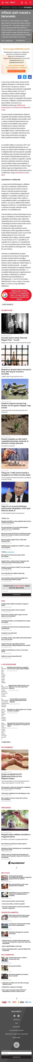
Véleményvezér (6, 310)
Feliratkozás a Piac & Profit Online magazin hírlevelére (16, 1050)
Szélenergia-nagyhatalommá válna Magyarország (15, 793)
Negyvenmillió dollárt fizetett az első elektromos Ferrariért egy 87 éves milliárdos (19, 687)
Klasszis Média (16, 1037)
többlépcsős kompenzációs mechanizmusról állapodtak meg (15, 107)
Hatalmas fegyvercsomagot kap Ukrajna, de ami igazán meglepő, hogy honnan (16, 405)
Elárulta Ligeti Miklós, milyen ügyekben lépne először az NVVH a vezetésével (16, 522)
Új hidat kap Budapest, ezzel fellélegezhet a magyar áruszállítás (15, 621)
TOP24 (5, 518)
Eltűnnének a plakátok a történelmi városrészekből (18, 975)
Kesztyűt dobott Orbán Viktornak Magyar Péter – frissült (14, 339)
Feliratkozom (16, 594)
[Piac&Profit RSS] (18, 1016)
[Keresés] (30, 2)
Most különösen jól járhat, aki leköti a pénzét (14, 843)
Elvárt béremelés (7, 304)
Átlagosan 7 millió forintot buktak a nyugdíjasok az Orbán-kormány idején (16, 474)
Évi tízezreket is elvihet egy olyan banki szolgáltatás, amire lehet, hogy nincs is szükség (16, 788)
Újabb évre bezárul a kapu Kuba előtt (11, 656)
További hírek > (6, 742)
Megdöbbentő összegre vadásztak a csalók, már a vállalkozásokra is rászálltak (19, 894)
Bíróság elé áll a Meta (15, 966)
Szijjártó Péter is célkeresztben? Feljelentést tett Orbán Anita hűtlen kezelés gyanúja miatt (15, 561)
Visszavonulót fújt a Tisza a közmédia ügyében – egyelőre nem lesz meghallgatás (15, 528)
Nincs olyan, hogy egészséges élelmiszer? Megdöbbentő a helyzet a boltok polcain (14, 990)
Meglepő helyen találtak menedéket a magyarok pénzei (14, 604)
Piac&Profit (20, 41)
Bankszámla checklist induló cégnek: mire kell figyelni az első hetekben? (14, 615)
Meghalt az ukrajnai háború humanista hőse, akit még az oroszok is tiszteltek (16, 372)
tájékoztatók (16, 1034)
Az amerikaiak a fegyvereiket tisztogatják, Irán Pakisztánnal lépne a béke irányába (14, 578)
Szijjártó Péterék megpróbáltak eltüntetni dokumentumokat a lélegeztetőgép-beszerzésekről (16, 644)
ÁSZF (16, 1023)
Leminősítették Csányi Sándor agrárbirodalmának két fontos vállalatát (18, 700)
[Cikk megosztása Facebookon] (19, 77)
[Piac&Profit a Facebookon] (15, 1016)
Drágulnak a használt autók (9, 633)
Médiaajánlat (16, 1026)
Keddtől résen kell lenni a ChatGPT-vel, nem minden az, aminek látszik (15, 568)
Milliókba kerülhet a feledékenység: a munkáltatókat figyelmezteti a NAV (16, 849)
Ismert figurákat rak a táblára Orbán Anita (13, 573)
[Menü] (2, 2)
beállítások (24, 1034)
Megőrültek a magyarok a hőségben (12, 987)
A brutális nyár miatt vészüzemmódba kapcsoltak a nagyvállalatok (15, 627)
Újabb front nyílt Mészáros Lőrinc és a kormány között (14, 650)
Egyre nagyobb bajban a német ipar (12, 946)
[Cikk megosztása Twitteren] (25, 77)
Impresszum (16, 1019)
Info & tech (5, 873)
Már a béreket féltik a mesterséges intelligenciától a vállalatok (18, 885)
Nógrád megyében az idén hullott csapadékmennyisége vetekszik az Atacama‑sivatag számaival (15, 441)
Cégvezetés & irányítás (9, 912)
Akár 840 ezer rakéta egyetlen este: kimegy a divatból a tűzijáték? (19, 710)
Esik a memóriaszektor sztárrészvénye (13, 901)
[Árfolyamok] (26, 2)
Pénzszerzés (6, 808)
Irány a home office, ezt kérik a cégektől (13, 904)
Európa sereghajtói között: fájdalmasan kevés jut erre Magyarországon (11, 776)
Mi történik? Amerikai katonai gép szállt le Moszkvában (13, 555)
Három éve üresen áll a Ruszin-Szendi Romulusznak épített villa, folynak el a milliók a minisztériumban (16, 534)
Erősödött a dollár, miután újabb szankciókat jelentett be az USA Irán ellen (16, 638)
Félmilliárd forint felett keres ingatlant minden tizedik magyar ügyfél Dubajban (18, 668)
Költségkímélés (7, 747)
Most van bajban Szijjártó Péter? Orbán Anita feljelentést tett (13, 540)
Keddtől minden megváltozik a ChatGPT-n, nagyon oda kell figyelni (15, 546)
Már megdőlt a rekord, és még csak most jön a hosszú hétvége (14, 798)
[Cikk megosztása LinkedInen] (30, 77)
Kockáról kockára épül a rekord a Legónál (13, 610)
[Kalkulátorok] (22, 2)
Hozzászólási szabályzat (17, 1030)
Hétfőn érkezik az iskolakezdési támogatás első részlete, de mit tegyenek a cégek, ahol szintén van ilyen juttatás (15, 856)
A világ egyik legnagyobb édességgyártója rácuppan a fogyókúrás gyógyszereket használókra (20, 877)
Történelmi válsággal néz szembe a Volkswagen (19, 932)
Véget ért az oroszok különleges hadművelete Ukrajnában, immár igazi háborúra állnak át (16, 508)
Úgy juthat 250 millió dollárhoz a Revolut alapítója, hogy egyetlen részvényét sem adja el (18, 725)
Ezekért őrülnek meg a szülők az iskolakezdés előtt (18, 958)
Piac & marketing (7, 955)
